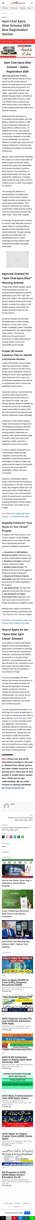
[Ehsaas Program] (17, 3)
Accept (27, 1213)
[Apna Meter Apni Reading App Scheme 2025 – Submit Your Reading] (17, 929)
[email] (9, 1218)
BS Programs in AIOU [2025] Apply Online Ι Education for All (14, 1174)
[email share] (7, 837)
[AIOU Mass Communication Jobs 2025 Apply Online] (17, 1080)
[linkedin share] (15, 837)
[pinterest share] (11, 837)
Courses (22, 8)
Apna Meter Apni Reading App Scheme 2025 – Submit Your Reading (16, 944)
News (29, 8)
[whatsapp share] (19, 837)
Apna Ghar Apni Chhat (22, 718)
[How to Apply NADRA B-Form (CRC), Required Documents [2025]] (17, 964)
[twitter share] (3, 837)
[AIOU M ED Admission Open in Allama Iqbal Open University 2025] (17, 1042)
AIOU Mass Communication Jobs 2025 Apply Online (17, 1096)
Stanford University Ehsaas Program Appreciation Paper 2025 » (20, 819)
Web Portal (14, 8)
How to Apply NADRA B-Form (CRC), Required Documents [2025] (15, 982)
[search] (32, 3)
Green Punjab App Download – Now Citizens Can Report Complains (16, 913)
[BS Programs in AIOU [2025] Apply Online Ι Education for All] (17, 1157)
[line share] (22, 837)
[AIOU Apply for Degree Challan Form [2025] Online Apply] (17, 1118)
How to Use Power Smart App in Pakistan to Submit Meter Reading (17, 883)
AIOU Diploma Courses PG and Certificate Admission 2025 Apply (17, 1021)
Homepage (5, 13)
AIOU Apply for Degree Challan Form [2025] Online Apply (17, 1136)
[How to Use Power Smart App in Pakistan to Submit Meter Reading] (17, 868)
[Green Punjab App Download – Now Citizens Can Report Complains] (17, 899)
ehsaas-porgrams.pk (14, 788)
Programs (5, 8)
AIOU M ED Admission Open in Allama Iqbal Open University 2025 (17, 1059)
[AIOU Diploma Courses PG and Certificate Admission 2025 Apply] (17, 1003)
